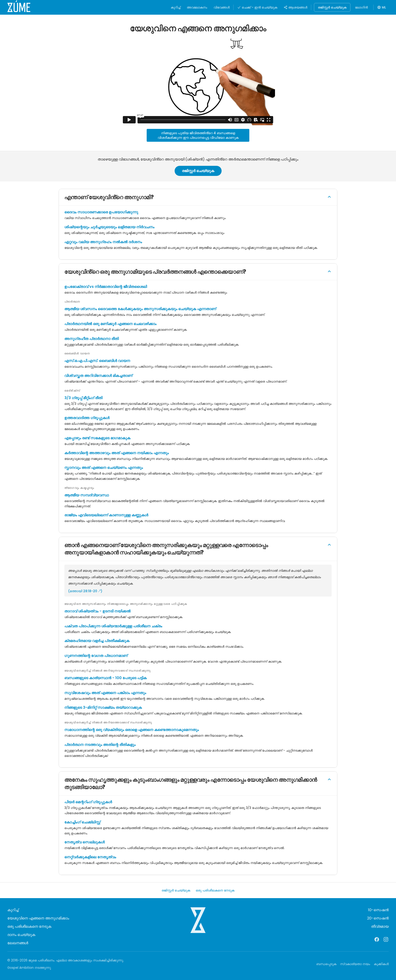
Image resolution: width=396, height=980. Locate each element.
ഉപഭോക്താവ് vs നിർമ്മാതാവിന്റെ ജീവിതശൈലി (105, 286)
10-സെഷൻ (378, 910)
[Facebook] (377, 939)
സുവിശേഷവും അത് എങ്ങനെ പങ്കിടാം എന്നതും (105, 692)
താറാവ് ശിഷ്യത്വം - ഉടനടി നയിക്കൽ (97, 611)
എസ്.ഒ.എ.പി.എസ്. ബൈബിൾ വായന (97, 360)
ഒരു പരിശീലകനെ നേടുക (215, 890)
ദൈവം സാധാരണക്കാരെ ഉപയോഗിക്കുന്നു (101, 212)
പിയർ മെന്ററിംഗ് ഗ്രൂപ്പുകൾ (88, 802)
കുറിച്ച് (175, 7)
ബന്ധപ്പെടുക (326, 964)
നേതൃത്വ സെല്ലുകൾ (84, 842)
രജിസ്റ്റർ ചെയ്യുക (332, 7)
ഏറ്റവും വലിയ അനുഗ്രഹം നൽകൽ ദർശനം (103, 241)
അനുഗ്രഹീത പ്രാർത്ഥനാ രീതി (91, 338)
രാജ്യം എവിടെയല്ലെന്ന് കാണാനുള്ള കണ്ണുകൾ (106, 515)
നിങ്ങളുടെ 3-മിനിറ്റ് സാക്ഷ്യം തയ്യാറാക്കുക (103, 707)
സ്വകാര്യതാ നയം (355, 964)
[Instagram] (386, 939)
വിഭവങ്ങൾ (222, 7)
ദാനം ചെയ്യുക (21, 934)
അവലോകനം (197, 7)
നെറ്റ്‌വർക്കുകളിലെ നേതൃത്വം (90, 857)
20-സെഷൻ (378, 918)
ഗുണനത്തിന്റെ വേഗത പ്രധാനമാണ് (96, 655)
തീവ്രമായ (380, 926)
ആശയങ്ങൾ (297, 7)
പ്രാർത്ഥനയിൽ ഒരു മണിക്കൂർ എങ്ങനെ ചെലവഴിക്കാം (110, 323)
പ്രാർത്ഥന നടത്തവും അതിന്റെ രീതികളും (100, 744)
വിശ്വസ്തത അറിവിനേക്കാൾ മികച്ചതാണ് (98, 375)
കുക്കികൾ (381, 964)
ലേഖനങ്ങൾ (17, 943)
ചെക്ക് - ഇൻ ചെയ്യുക (259, 7)
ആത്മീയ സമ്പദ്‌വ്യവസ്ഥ (86, 495)
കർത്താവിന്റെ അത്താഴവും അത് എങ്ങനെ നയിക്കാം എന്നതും (116, 452)
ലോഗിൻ (361, 7)
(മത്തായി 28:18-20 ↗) (85, 591)
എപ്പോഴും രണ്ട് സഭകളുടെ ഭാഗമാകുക (97, 438)
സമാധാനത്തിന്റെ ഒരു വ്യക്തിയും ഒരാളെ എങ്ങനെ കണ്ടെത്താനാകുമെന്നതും (131, 729)
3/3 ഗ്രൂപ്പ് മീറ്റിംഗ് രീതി (83, 397)
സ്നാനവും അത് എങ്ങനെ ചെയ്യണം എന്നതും (103, 467)
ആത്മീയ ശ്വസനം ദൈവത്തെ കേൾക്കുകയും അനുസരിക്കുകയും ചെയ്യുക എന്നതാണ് (140, 308)
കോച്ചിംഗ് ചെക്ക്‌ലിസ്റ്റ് (82, 822)
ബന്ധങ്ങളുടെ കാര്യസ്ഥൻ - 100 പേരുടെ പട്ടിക (105, 677)
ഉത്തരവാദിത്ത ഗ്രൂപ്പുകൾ (87, 417)
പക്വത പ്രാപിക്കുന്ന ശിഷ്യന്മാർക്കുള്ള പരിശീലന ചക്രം (113, 626)
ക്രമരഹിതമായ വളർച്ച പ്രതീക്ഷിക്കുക (96, 640)
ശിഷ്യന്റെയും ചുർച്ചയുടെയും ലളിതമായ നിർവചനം (109, 227)
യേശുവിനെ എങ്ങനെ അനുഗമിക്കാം (38, 918)
